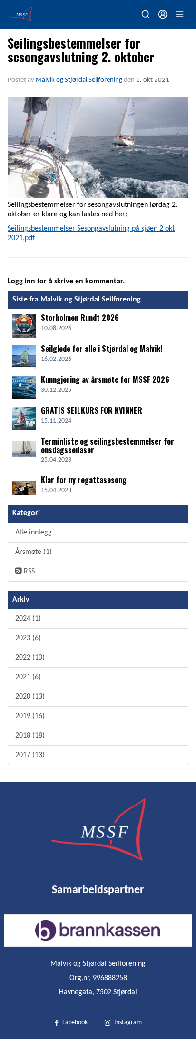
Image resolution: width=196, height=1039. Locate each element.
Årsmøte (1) (33, 552)
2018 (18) (30, 735)
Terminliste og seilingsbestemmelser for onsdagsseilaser (107, 446)
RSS (28, 571)
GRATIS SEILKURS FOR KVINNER (91, 410)
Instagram (128, 1022)
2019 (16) (30, 716)
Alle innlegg (33, 532)
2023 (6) (28, 638)
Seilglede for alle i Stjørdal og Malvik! (101, 348)
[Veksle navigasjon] (179, 14)
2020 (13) (30, 696)
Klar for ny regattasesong (84, 480)
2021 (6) (28, 677)
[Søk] (145, 14)
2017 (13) (30, 755)
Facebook (75, 1022)
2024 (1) (28, 618)
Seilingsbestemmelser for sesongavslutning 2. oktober (81, 49)
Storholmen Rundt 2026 (80, 317)
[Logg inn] (162, 14)
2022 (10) (30, 657)
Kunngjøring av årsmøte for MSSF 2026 (105, 379)
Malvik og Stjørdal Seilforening (79, 80)
